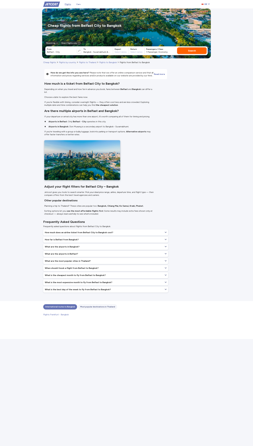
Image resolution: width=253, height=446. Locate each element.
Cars (78, 4)
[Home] (51, 4)
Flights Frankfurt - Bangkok (56, 314)
